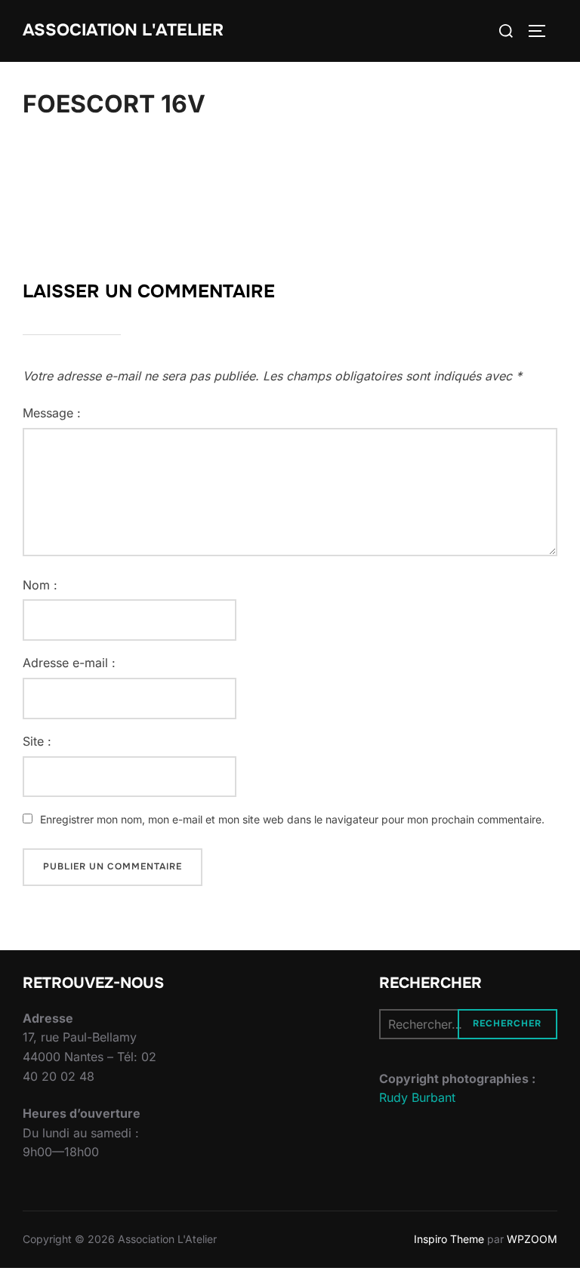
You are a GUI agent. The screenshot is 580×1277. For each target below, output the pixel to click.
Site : (37, 741)
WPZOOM (532, 1238)
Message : (52, 412)
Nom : (40, 584)
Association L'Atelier (123, 30)
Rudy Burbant (417, 1097)
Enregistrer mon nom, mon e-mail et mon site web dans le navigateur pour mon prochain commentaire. (292, 819)
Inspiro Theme (449, 1238)
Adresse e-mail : (69, 662)
